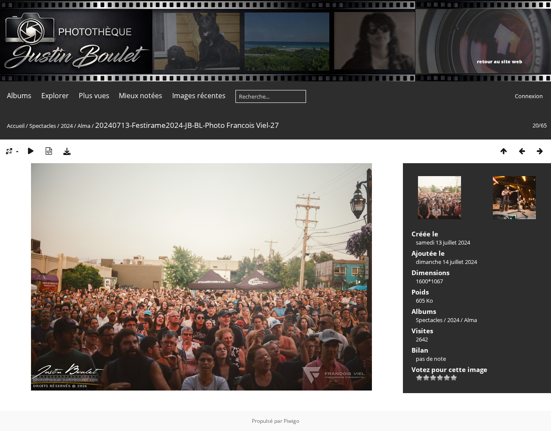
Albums (19, 95)
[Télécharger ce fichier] (67, 151)
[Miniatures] (504, 151)
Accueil (16, 126)
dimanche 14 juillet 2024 (446, 262)
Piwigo (291, 421)
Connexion (529, 96)
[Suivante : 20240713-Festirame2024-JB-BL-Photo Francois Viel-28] (540, 151)
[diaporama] (31, 151)
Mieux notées (140, 95)
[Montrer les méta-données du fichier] (49, 151)
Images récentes (199, 95)
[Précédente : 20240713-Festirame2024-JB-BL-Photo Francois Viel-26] (522, 151)
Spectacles (42, 126)
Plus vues (94, 95)
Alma (83, 126)
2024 (67, 126)
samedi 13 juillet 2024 (443, 242)
